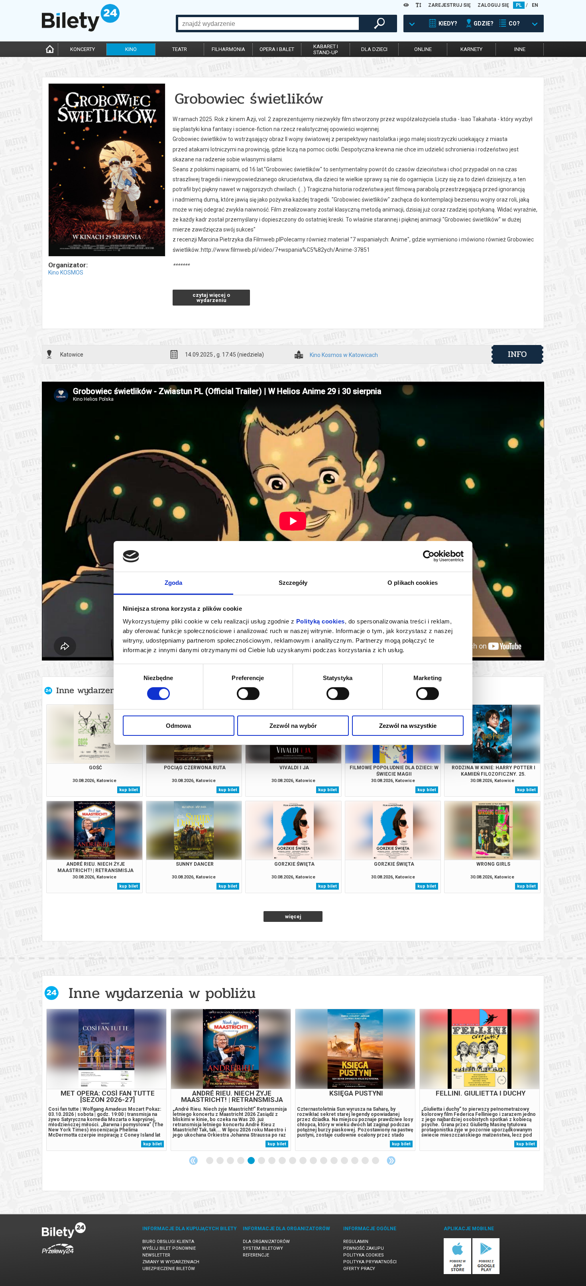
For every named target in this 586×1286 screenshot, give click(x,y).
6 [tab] (262, 1161)
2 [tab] (220, 1161)
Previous (193, 1160)
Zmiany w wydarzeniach (170, 1261)
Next (391, 1160)
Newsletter (156, 1255)
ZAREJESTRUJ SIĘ (449, 5)
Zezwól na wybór (293, 725)
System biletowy (263, 1248)
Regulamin (355, 1241)
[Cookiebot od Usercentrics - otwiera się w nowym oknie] (429, 556)
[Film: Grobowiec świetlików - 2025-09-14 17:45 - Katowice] (106, 170)
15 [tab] (355, 1161)
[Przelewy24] (58, 1256)
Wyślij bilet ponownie (169, 1248)
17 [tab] (376, 1161)
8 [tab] (283, 1161)
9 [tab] (293, 1161)
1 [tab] (210, 1161)
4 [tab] (241, 1161)
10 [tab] (303, 1161)
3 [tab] (231, 1161)
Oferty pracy (359, 1268)
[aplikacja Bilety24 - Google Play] (486, 1272)
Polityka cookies (363, 1255)
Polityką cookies (320, 621)
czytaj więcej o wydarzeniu (211, 297)
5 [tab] (252, 1161)
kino (131, 49)
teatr (179, 49)
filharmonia (228, 49)
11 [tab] (314, 1161)
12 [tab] (324, 1161)
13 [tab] (334, 1161)
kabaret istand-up (325, 49)
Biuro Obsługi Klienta (168, 1241)
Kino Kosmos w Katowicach (344, 355)
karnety (471, 49)
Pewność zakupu (363, 1248)
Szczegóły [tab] (293, 582)
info (517, 354)
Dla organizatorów (266, 1241)
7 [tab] (272, 1161)
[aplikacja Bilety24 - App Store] (457, 1272)
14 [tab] (345, 1161)
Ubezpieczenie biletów (168, 1268)
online (423, 49)
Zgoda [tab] (174, 582)
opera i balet (277, 49)
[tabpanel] (106, 1080)
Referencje (256, 1255)
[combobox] (268, 23)
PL (519, 5)
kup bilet (128, 789)
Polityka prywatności (370, 1261)
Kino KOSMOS (65, 272)
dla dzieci (374, 49)
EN (535, 5)
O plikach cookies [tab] (412, 582)
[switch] (248, 693)
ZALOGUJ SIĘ (493, 5)
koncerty (82, 49)
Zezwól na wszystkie (408, 725)
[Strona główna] (81, 29)
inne (519, 49)
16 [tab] (366, 1161)
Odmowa (178, 725)
